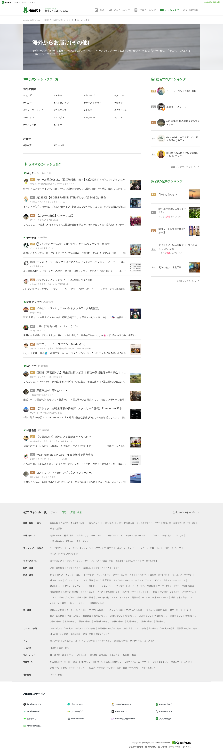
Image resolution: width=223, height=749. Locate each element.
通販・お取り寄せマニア (181, 597)
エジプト (59, 117)
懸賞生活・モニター (141, 597)
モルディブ (61, 110)
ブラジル (120, 95)
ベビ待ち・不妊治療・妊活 (72, 522)
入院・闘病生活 (57, 567)
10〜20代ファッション (60, 548)
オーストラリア (94, 102)
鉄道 (155, 591)
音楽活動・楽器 (112, 591)
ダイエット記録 (147, 548)
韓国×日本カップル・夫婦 (109, 628)
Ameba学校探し (34, 725)
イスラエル (121, 110)
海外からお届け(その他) (60, 42)
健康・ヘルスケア (160, 597)
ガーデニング (56, 560)
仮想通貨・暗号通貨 (98, 655)
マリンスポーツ (103, 574)
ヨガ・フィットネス (120, 597)
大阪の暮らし (56, 621)
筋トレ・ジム (56, 580)
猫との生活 (55, 641)
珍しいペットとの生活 (85, 641)
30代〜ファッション (82, 548)
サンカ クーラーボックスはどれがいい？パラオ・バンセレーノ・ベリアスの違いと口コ (87, 262)
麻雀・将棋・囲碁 (85, 597)
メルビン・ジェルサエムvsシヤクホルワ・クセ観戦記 (67, 308)
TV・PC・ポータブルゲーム (62, 597)
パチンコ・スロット (77, 603)
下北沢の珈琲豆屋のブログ (41, 394)
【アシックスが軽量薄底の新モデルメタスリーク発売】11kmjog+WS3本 (79, 408)
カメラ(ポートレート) (123, 580)
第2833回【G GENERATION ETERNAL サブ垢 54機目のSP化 (71, 197)
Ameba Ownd (33, 711)
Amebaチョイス (34, 704)
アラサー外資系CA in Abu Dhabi (44, 220)
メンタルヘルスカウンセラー (106, 567)
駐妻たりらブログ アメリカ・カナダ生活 (48, 459)
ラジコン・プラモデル (170, 591)
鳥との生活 (149, 641)
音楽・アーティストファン (74, 667)
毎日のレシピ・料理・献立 (62, 535)
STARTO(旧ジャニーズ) (60, 662)
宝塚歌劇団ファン (160, 662)
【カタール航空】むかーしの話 (54, 215)
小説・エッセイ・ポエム (174, 580)
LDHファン (98, 662)
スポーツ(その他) (70, 591)
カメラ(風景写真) (103, 580)
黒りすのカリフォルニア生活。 (43, 477)
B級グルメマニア (115, 535)
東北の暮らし (116, 615)
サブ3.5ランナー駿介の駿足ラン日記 (46, 412)
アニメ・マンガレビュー (75, 586)
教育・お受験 (56, 528)
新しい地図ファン (114, 662)
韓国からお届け (57, 610)
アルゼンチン (62, 102)
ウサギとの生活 (105, 641)
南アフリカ (30, 124)
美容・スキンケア (173, 548)
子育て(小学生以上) (125, 522)
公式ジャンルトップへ (184, 512)
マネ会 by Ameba (123, 704)
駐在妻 (28, 145)
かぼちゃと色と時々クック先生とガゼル (47, 202)
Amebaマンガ (165, 711)
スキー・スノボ (120, 574)
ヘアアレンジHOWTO (103, 548)
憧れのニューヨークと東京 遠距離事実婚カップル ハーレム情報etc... (61, 348)
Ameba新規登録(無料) (212, 2)
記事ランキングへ (186, 280)
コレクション (145, 591)
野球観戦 (151, 586)
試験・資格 (64, 648)
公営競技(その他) (96, 603)
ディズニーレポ (123, 586)
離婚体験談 (75, 634)
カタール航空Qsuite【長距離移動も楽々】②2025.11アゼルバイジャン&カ (80, 179)
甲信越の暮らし (161, 615)
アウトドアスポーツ (138, 574)
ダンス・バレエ (72, 580)
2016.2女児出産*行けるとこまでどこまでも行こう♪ (52, 184)
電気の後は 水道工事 (170, 267)
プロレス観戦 (188, 586)
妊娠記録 (54, 522)
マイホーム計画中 (150, 560)
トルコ (89, 110)
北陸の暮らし (176, 615)
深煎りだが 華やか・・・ (52, 390)
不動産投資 (114, 655)
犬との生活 (68, 641)
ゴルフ (60, 574)
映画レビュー (56, 586)
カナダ (28, 95)
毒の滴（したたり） (176, 106)
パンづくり (178, 535)
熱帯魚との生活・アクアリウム (128, 641)
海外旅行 (87, 615)
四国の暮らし (118, 621)
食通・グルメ (82, 541)
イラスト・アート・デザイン (148, 580)
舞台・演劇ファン (149, 667)
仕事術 (53, 648)
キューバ (90, 95)
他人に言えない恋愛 (59, 634)
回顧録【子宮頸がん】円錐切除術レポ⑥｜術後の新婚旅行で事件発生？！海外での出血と (89, 372)
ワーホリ (59, 145)
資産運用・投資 (129, 655)
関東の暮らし (131, 615)
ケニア (119, 117)
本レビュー (94, 586)
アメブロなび (165, 718)
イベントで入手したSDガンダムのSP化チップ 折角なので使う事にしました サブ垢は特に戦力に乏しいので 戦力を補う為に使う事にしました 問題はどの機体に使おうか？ (75, 206)
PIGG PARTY (121, 711)
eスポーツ (54, 603)
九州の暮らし (133, 621)
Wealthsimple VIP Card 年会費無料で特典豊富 (64, 454)
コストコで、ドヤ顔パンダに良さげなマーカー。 (65, 472)
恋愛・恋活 (88, 634)
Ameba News (77, 718)
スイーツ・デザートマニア (137, 535)
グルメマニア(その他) (161, 535)
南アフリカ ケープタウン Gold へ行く (60, 344)
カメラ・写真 (87, 580)
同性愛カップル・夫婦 (187, 628)
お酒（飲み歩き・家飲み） (62, 541)
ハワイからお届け (115, 610)
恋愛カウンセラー (104, 634)
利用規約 (152, 746)
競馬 (64, 603)
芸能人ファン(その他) (180, 662)
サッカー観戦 (138, 586)
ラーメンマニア (98, 535)
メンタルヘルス (73, 567)
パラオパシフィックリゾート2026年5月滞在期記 (64, 280)
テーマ (54, 512)
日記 (64, 512)
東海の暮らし (191, 615)
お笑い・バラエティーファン (102, 667)
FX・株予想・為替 (58, 655)
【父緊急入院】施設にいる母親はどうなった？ (63, 437)
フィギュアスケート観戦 (168, 586)
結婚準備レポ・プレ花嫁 (184, 522)
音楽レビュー (107, 586)
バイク (100, 591)
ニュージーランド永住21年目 (181, 91)
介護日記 (87, 567)
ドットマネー (77, 704)
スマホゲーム (188, 591)
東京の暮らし (145, 615)
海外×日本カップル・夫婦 (134, 628)
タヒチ (119, 102)
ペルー (28, 102)
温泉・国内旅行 (57, 615)
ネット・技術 (56, 674)
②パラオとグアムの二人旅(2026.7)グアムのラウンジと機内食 (73, 244)
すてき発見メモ (37, 266)
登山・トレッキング (85, 574)
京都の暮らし (71, 621)
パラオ (58, 124)
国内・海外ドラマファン (128, 667)
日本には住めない (168, 194)
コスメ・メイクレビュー (126, 548)
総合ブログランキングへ (183, 166)
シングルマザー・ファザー (148, 522)
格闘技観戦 (55, 591)
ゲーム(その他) (102, 597)
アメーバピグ (77, 711)
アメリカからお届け (135, 610)
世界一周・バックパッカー (182, 610)
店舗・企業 (76, 512)
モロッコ (29, 117)
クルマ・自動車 (87, 591)
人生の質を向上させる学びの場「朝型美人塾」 (50, 284)
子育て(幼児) (108, 522)
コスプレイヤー (129, 591)
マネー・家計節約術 (78, 655)
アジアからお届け (97, 610)
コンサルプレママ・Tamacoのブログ (46, 376)
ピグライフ (32, 718)
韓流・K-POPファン (82, 662)
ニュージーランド (34, 110)
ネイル (160, 548)
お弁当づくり (82, 535)
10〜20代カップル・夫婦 (61, 628)
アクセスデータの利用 (171, 746)
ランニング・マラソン (182, 574)
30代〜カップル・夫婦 (85, 628)
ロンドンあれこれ (38, 330)
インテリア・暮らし (73, 560)
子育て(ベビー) (93, 522)
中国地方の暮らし (102, 621)
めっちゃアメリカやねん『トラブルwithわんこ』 (51, 441)
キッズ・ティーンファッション (64, 553)
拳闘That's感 (35, 312)
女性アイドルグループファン (137, 662)
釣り (52, 574)
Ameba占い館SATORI (125, 718)
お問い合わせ (137, 746)
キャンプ (69, 574)
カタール (90, 117)
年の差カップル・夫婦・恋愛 (161, 628)
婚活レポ (167, 522)
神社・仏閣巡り (73, 615)
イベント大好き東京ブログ (41, 248)
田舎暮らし (161, 621)
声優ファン (55, 667)
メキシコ (59, 95)
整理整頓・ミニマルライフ (127, 560)
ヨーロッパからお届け (76, 610)
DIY (86, 560)
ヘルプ (188, 746)
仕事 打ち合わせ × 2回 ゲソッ (57, 326)
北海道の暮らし (101, 615)
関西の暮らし (85, 621)
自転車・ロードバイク (160, 574)
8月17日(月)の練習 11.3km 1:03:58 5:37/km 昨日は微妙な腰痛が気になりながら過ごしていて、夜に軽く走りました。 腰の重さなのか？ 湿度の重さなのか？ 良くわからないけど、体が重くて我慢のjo (75, 417)
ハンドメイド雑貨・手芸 (102, 560)
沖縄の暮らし (147, 621)
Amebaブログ (165, 704)
